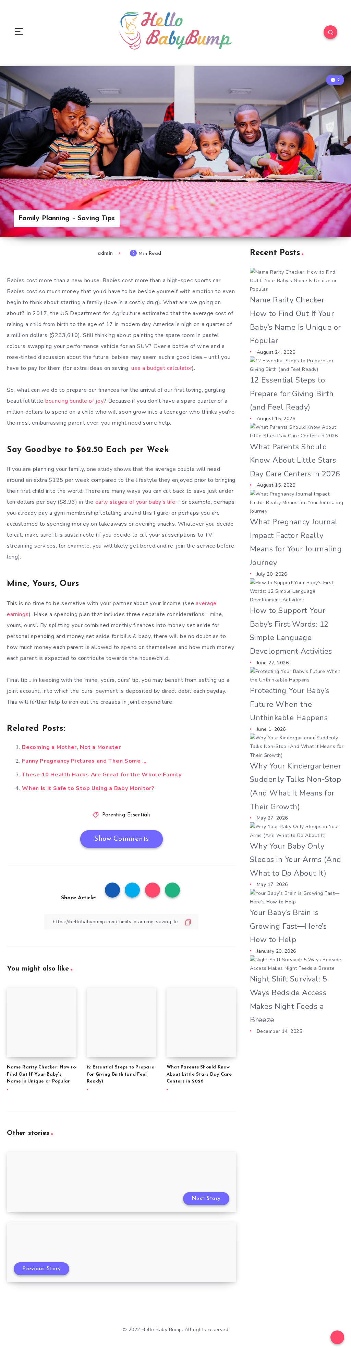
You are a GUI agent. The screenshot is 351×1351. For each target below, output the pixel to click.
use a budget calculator (161, 368)
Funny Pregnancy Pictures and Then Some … (84, 761)
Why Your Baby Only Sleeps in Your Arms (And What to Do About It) (295, 859)
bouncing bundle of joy (74, 401)
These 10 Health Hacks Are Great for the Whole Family (101, 774)
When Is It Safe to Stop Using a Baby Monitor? (88, 788)
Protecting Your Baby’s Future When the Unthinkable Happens (289, 704)
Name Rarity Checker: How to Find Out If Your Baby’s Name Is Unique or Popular (41, 1074)
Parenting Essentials (126, 815)
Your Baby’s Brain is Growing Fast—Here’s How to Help (288, 926)
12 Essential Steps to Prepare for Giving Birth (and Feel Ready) (120, 1074)
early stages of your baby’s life (135, 502)
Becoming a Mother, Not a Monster (71, 747)
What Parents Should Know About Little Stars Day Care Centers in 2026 (199, 1074)
